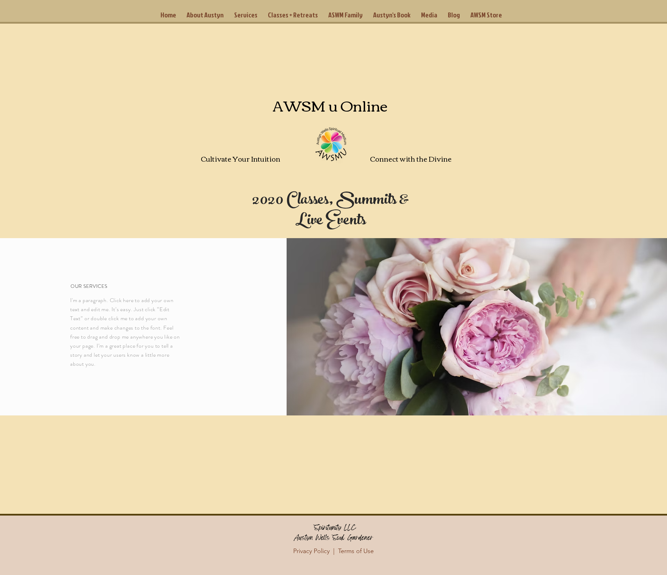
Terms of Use (356, 551)
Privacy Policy (311, 551)
